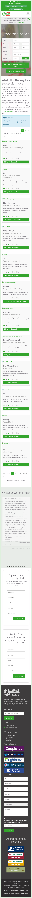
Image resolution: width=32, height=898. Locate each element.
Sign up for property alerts (16, 6)
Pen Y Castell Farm (10, 366)
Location (5, 55)
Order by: (5, 133)
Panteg (6, 419)
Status (5, 51)
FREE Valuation (16, 9)
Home (5, 881)
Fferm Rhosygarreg (10, 203)
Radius (5, 58)
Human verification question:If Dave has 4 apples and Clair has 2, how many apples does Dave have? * (15, 820)
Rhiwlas (6, 286)
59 (4, 394)
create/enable (13, 893)
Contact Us (16, 883)
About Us (25, 881)
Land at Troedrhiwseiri (12, 340)
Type (4, 40)
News (19, 881)
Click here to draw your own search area (15, 65)
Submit (9, 831)
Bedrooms (6, 44)
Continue (19, 619)
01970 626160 (16, 2)
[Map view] (28, 130)
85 (4, 173)
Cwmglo (6, 312)
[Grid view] (22, 130)
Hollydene (7, 145)
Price (4, 47)
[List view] (25, 130)
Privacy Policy (11, 887)
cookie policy (20, 22)
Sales (9, 881)
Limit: (4, 136)
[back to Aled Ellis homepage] (6, 14)
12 (4, 447)
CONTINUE (19, 676)
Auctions (14, 881)
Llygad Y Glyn (8, 231)
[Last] (4, 476)
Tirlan (5, 258)
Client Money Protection (10, 885)
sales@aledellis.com (16, 3)
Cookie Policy (20, 887)
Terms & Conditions (23, 885)
